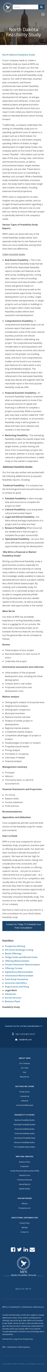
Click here (6, 1339)
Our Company (24, 1063)
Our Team (24, 1068)
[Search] (41, 7)
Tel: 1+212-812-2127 (25, 1034)
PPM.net (25, 1203)
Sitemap (25, 1227)
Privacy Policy (25, 1223)
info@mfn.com (25, 1039)
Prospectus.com (25, 1208)
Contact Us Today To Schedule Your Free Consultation (23, 926)
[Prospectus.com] (7, 8)
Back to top (22, 1289)
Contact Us (24, 1232)
